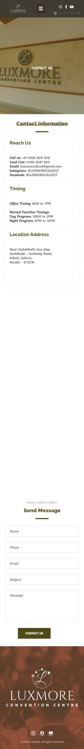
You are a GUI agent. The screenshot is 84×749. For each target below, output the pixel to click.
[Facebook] (66, 6)
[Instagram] (33, 732)
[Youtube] (71, 6)
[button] (41, 9)
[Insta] (60, 6)
